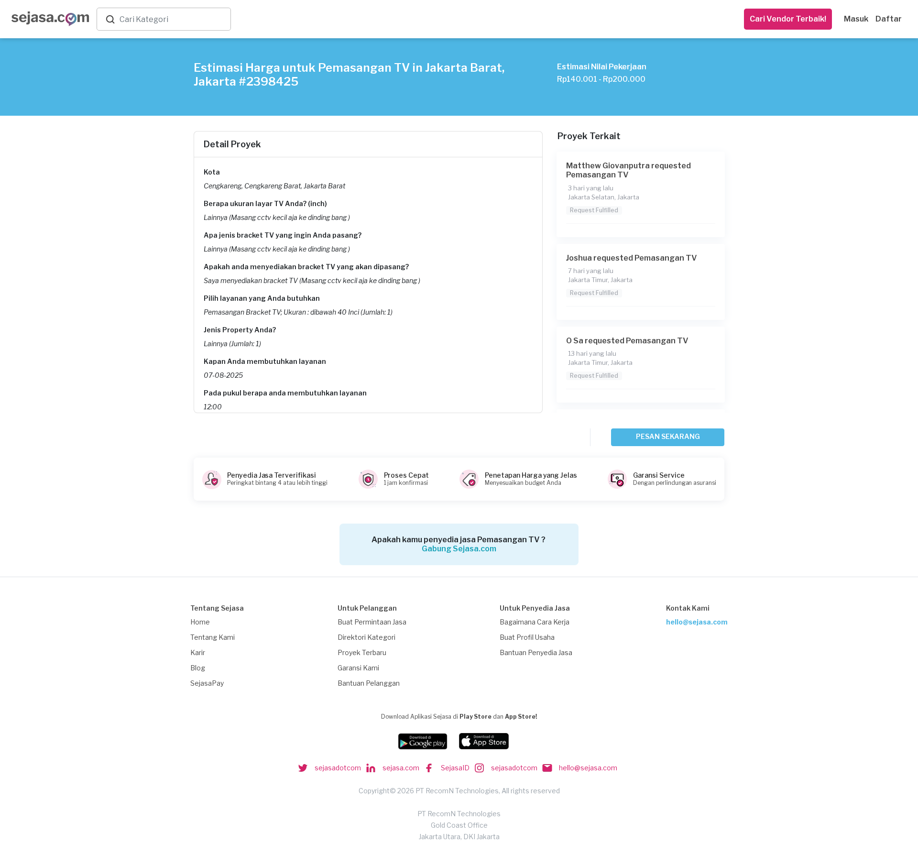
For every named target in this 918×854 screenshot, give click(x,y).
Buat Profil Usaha (527, 637)
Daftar (888, 18)
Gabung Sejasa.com (459, 548)
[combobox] (173, 19)
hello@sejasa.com (697, 622)
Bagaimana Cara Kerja (534, 622)
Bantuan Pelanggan (369, 683)
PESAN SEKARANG (668, 436)
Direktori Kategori (366, 637)
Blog (197, 668)
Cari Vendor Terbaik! (788, 18)
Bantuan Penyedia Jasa (536, 652)
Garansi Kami (358, 668)
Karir (197, 652)
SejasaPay (207, 683)
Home (200, 622)
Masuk (856, 18)
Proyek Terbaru (362, 652)
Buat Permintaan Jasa (372, 622)
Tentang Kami (212, 637)
